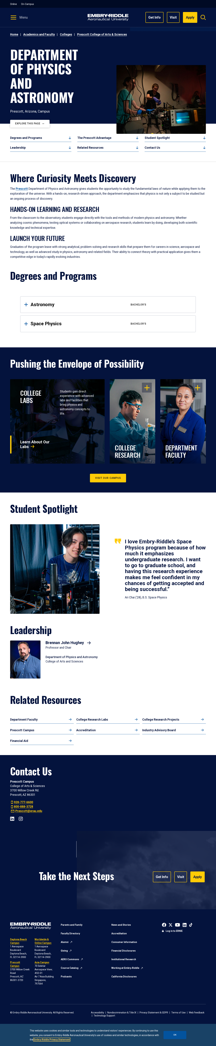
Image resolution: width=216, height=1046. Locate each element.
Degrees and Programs (26, 138)
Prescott (22, 188)
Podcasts (66, 976)
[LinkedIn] (12, 818)
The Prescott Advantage (94, 138)
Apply (197, 877)
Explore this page (27, 123)
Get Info (154, 17)
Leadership (18, 147)
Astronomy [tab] (88, 304)
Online (13, 4)
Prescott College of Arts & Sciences (102, 34)
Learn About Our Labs (35, 444)
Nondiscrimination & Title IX (121, 1012)
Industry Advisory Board (159, 730)
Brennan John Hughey (65, 642)
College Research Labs (92, 719)
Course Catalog (69, 968)
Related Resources (90, 147)
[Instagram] (21, 818)
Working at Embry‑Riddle (125, 968)
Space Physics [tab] (88, 323)
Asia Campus (42, 962)
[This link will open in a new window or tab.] (164, 924)
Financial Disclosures (123, 950)
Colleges (66, 34)
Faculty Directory (70, 933)
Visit (173, 17)
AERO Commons (70, 959)
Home (14, 34)
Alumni (65, 942)
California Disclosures (124, 976)
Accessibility (97, 1012)
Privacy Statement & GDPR (154, 1012)
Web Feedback (196, 1012)
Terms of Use (178, 1012)
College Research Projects (160, 719)
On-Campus (27, 4)
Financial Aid (19, 741)
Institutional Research (123, 959)
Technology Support (104, 1015)
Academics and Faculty (39, 34)
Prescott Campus (22, 730)
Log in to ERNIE (174, 931)
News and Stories (121, 925)
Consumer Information (124, 942)
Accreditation (86, 730)
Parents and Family (71, 925)
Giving (64, 950)
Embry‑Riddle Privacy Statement (52, 1039)
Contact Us (152, 147)
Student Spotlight (157, 138)
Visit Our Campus (108, 477)
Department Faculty (24, 719)
